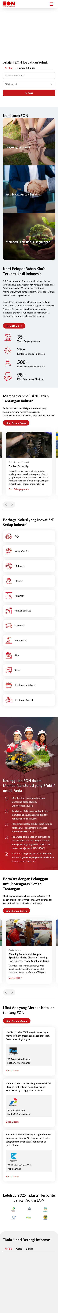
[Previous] (6, 504)
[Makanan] (29, 566)
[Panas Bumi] (29, 640)
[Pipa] (29, 655)
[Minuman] (29, 596)
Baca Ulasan (12, 1070)
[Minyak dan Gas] (29, 611)
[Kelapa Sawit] (29, 551)
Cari (30, 92)
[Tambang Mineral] (29, 700)
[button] (14, 326)
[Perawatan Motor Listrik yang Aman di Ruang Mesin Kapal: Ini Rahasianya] (29, 1272)
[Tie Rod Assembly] (29, 444)
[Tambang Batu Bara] (29, 685)
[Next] (12, 504)
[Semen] (29, 670)
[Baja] (29, 536)
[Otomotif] (29, 626)
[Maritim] (29, 581)
